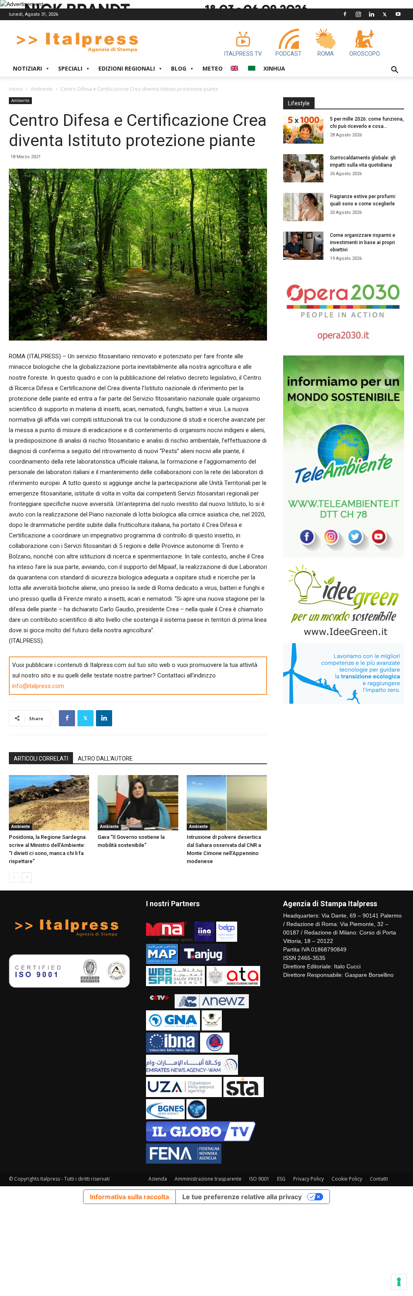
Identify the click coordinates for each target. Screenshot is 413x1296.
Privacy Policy (308, 1178)
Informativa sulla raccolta (129, 1197)
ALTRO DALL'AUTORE (105, 758)
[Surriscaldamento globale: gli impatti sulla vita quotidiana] (303, 168)
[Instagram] (358, 14)
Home (16, 89)
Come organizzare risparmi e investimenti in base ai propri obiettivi (362, 242)
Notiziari (27, 68)
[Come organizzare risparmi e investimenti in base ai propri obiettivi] (303, 246)
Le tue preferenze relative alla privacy (242, 1197)
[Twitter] (385, 14)
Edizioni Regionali (126, 68)
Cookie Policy (347, 1178)
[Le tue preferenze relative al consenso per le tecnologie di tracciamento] (399, 1282)
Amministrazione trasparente (208, 1178)
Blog (178, 68)
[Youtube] (398, 14)
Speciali (70, 68)
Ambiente (42, 89)
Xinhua (274, 68)
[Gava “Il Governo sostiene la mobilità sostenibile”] (138, 802)
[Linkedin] (371, 14)
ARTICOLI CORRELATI (41, 758)
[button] (394, 71)
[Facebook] (345, 14)
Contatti (379, 1178)
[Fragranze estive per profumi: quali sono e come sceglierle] (303, 207)
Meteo (212, 68)
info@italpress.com (38, 686)
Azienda (157, 1178)
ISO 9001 (259, 1178)
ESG (281, 1178)
